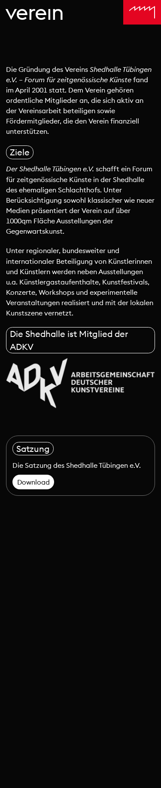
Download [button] (33, 482)
